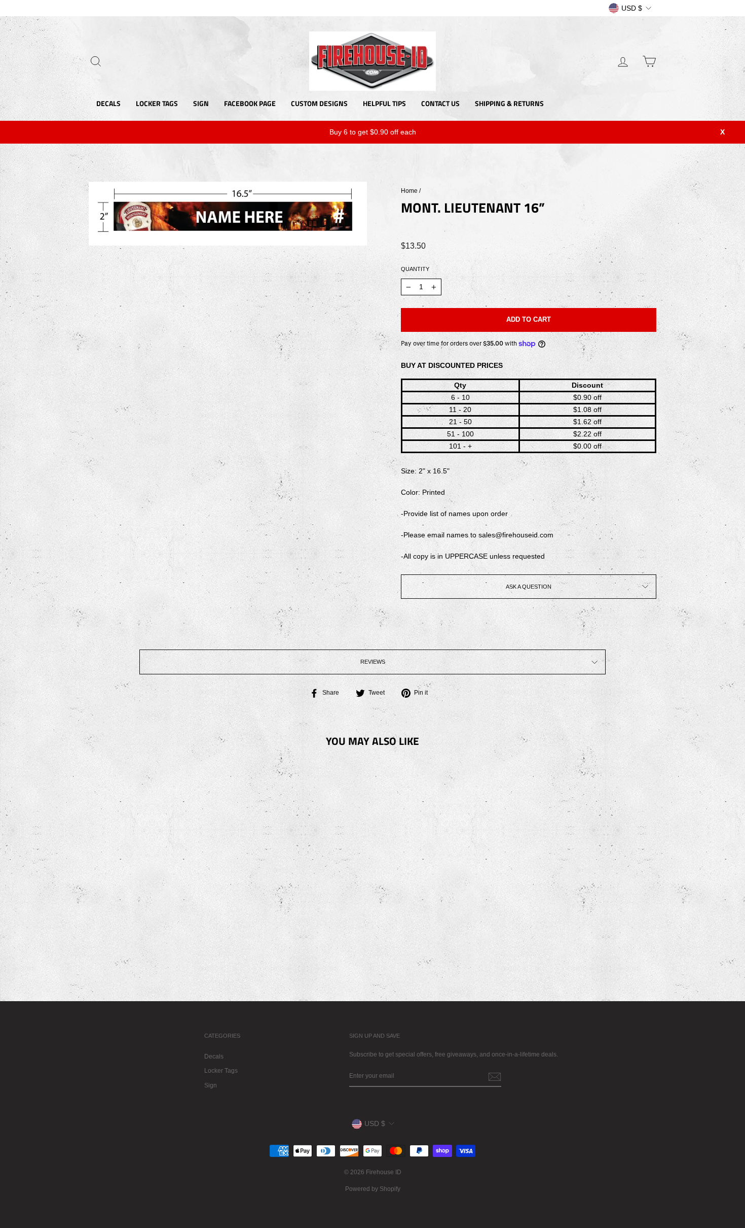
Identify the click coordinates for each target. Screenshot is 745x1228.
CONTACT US (440, 103)
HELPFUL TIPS (384, 103)
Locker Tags (221, 1070)
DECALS (108, 103)
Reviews (372, 662)
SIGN (201, 103)
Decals (214, 1056)
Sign (210, 1085)
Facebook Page (250, 103)
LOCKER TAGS (157, 103)
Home (409, 190)
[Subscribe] (494, 1077)
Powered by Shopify (372, 1188)
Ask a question (528, 587)
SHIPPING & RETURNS (509, 103)
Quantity (415, 269)
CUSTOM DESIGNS (319, 103)
